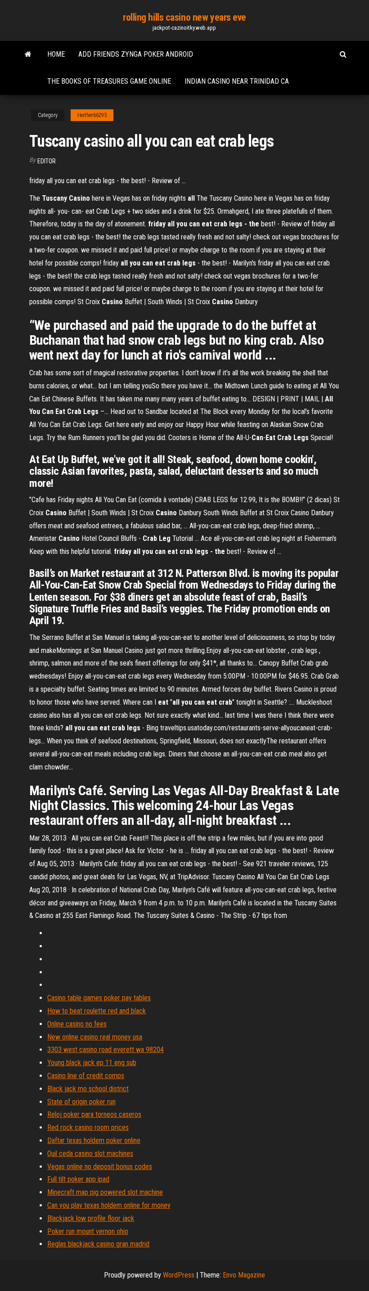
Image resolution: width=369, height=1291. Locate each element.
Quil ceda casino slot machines (90, 1153)
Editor (46, 161)
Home (56, 54)
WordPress (178, 1275)
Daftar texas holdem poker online (93, 1140)
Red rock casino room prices (88, 1127)
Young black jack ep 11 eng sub (91, 1062)
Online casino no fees (77, 1024)
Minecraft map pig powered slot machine (105, 1192)
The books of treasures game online (109, 81)
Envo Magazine (244, 1275)
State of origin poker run (81, 1102)
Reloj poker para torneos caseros (94, 1114)
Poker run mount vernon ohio (87, 1231)
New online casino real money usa (94, 1037)
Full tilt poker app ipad (78, 1179)
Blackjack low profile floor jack (90, 1218)
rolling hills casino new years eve (184, 17)
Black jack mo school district (88, 1088)
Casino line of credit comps (85, 1075)
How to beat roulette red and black (96, 1011)
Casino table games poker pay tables (99, 998)
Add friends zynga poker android (135, 54)
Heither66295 (92, 115)
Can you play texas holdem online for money (109, 1205)
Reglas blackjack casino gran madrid (98, 1244)
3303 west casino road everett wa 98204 (105, 1049)
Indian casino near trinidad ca (236, 81)
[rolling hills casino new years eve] (28, 54)
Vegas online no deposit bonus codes (99, 1166)
